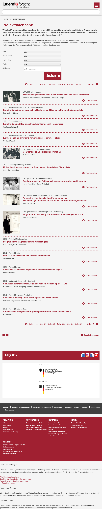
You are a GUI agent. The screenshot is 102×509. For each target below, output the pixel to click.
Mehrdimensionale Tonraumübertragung (42, 152)
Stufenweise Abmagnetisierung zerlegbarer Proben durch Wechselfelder (37, 312)
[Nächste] (97, 84)
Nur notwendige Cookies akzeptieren (14, 481)
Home (6, 19)
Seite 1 (31, 84)
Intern (76, 407)
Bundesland (7, 56)
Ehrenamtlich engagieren (57, 431)
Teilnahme (8, 420)
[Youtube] (96, 355)
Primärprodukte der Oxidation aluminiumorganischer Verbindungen (54, 181)
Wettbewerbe (32, 420)
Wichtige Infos (8, 429)
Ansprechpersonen (9, 453)
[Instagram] (87, 355)
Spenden (68, 407)
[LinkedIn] (83, 355)
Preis (4, 64)
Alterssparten (7, 423)
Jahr (4, 52)
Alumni (74, 420)
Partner (51, 429)
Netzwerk (53, 420)
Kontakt (6, 407)
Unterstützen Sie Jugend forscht (14, 444)
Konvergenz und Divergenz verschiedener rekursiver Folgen (31, 138)
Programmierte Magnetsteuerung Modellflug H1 (25, 242)
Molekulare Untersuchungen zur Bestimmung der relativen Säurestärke (36, 167)
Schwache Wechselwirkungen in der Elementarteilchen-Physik (32, 270)
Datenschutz (9, 410)
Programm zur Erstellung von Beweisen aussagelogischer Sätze (53, 214)
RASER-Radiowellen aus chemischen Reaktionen (26, 256)
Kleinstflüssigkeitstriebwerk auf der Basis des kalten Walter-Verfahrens (56, 95)
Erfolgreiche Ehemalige (78, 423)
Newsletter (58, 407)
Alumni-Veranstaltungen (79, 427)
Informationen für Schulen (57, 427)
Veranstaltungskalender (42, 407)
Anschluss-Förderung (10, 432)
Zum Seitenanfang (92, 334)
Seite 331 (78, 84)
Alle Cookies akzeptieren (9, 477)
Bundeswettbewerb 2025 (34, 425)
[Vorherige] (26, 84)
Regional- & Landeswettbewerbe (36, 429)
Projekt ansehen (91, 100)
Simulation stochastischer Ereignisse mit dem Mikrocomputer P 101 (35, 284)
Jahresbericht (7, 449)
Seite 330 (70, 84)
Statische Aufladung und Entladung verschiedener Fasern (30, 298)
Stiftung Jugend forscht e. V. (12, 451)
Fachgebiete (7, 425)
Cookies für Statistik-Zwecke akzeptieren (16, 479)
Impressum (95, 407)
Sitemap (85, 407)
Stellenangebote (8, 447)
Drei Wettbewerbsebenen (34, 427)
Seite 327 (43, 84)
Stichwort (6, 68)
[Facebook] (92, 355)
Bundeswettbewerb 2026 (34, 423)
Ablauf (5, 427)
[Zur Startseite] (17, 6)
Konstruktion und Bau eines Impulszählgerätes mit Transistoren (33, 124)
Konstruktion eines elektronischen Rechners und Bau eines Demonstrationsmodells (43, 110)
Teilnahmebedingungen (21, 407)
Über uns (7, 442)
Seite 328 (51, 84)
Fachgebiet (6, 60)
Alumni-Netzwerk (76, 425)
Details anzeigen (8, 483)
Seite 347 (90, 84)
